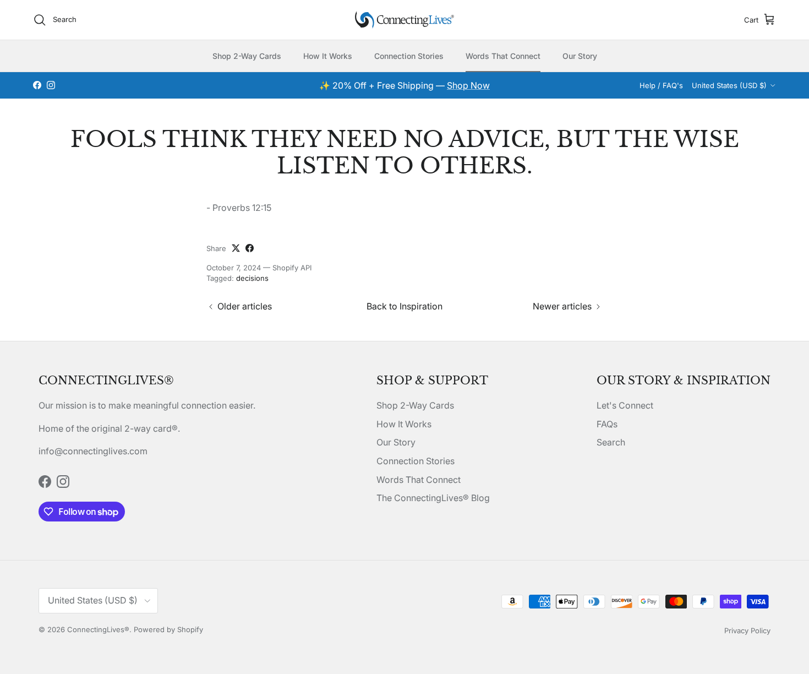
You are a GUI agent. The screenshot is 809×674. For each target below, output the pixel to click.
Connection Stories (409, 56)
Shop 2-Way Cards (246, 56)
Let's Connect (625, 405)
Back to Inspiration (404, 306)
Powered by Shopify (168, 629)
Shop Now (468, 85)
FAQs (607, 424)
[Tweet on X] (236, 248)
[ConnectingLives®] (404, 20)
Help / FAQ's (661, 85)
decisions (252, 278)
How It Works (327, 56)
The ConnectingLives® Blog (433, 497)
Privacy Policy (747, 630)
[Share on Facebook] (249, 248)
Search (611, 442)
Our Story (579, 56)
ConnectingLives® (98, 629)
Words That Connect (503, 56)
